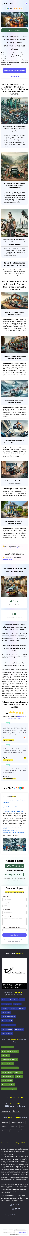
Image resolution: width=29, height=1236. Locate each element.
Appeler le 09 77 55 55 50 (12, 835)
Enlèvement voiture (7, 1029)
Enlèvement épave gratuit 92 (9, 1059)
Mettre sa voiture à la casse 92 (9, 1068)
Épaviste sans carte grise (8, 1016)
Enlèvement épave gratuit (8, 1025)
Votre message (7, 916)
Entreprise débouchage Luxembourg (10, 1232)
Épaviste (22, 999)
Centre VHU (17, 1004)
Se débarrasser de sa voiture (9, 999)
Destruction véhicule (7, 1020)
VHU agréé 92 (5, 1055)
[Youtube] (19, 1208)
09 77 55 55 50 (15, 865)
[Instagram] (13, 1208)
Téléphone (5, 896)
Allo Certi (8, 3)
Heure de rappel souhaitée (11, 927)
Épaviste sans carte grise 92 (9, 1089)
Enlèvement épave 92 (7, 1076)
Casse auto (5, 1229)
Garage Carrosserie (8, 1230)
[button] (26, 3)
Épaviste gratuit (6, 1012)
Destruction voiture (7, 1033)
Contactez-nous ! (7, 559)
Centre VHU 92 (18, 1072)
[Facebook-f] (9, 1208)
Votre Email (6, 909)
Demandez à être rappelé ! (10, 547)
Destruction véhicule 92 (8, 1084)
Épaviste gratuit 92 (7, 1072)
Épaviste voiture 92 (7, 1080)
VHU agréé (4, 1008)
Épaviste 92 (19, 1076)
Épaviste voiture (19, 1029)
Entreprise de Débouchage (19, 1229)
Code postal (6, 903)
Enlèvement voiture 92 (7, 1063)
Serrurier (11, 1229)
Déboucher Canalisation (14, 1234)
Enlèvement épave (6, 1004)
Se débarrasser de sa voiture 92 (10, 1051)
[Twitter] (16, 1208)
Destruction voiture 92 (7, 1047)
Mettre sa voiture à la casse (17, 1008)
